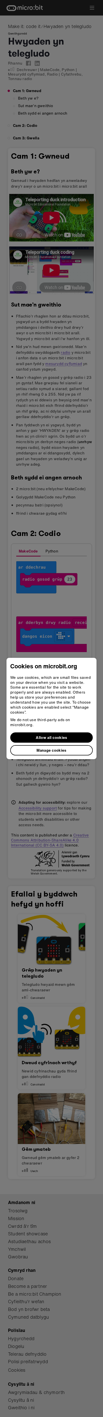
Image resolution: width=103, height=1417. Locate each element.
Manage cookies (51, 750)
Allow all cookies (51, 737)
